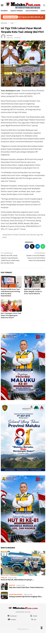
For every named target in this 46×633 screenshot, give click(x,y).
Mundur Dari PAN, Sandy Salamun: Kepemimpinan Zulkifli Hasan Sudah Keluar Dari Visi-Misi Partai (10, 258)
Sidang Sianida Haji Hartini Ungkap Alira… (26, 596)
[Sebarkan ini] (27, 246)
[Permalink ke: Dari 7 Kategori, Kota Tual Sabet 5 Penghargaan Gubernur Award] (11, 306)
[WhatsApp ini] (42, 246)
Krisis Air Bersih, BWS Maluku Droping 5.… (17, 580)
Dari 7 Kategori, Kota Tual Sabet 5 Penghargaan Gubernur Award (11, 315)
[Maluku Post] (23, 5)
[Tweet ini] (32, 246)
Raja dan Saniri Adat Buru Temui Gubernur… (27, 587)
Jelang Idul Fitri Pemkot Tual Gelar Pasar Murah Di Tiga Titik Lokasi (22, 236)
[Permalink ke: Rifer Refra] (3, 36)
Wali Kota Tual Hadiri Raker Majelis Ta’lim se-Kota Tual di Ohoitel (33, 291)
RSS (35, 620)
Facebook (13, 616)
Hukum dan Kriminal (16, 594)
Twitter (35, 616)
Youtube (13, 620)
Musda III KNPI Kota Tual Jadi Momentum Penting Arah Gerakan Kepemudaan (10, 292)
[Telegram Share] (37, 246)
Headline (4, 577)
